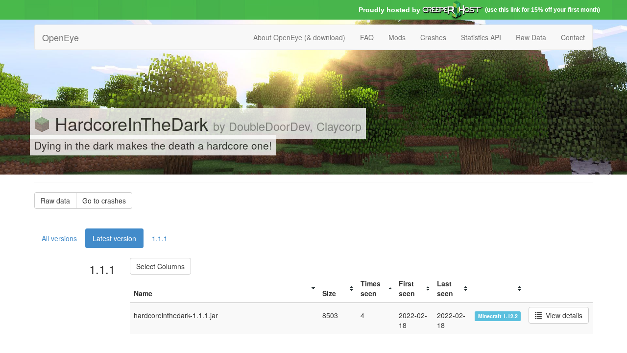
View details (562, 315)
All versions (59, 238)
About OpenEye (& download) (299, 37)
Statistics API (481, 37)
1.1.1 (160, 238)
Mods (397, 37)
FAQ (367, 37)
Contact (573, 37)
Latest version (114, 238)
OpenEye (60, 37)
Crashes (433, 37)
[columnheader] (224, 289)
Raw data (55, 200)
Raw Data (531, 37)
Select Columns (160, 266)
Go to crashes (104, 200)
